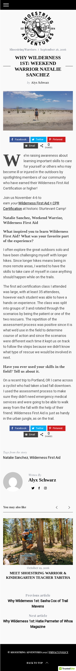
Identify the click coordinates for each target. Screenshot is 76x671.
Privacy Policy (58, 652)
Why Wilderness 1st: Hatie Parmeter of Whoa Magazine (38, 621)
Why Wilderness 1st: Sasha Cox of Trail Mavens (38, 600)
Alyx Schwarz (40, 82)
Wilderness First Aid (45, 457)
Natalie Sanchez (15, 457)
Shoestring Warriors (23, 49)
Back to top (35, 662)
